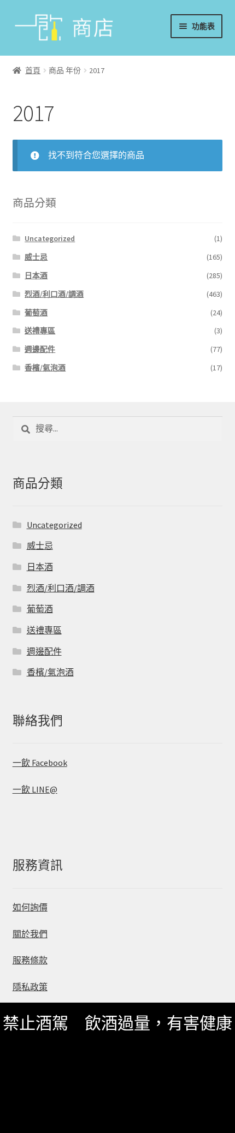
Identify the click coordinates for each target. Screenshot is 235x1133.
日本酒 (36, 275)
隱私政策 (30, 986)
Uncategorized (50, 238)
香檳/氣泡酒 (45, 368)
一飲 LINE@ (35, 789)
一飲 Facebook (40, 762)
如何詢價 (30, 907)
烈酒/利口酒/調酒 (54, 294)
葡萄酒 (36, 312)
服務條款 (30, 960)
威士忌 (36, 257)
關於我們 (30, 933)
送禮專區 (40, 330)
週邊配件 (40, 349)
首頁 (32, 70)
